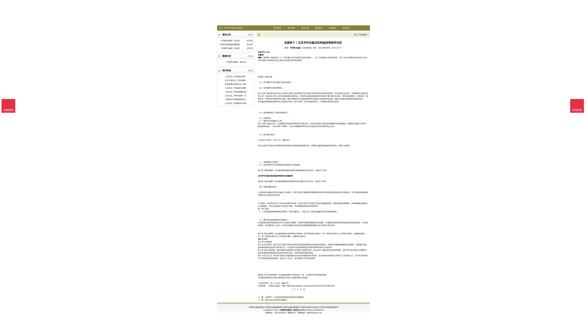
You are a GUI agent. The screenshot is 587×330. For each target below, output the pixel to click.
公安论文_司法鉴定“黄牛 (236, 76)
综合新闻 (363, 35)
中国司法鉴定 (295, 48)
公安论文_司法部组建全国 (235, 92)
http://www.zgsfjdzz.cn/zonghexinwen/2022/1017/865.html (311, 286)
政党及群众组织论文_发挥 (235, 84)
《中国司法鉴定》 (274, 286)
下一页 (302, 289)
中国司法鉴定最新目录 (329, 307)
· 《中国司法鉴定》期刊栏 (229, 41)
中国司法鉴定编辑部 (273, 307)
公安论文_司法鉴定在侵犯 (235, 88)
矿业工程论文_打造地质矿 (235, 80)
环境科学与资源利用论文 (236, 99)
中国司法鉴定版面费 (290, 307)
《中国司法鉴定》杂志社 (289, 310)
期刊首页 (277, 28)
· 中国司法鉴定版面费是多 (229, 44)
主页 (355, 35)
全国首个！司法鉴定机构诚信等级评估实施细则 (284, 297)
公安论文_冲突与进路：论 (235, 96)
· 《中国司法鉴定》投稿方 (229, 48)
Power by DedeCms (315, 310)
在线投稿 (332, 28)
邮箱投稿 (318, 28)
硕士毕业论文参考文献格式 (276, 300)
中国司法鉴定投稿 (256, 307)
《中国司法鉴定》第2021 (235, 62)
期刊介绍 (305, 28)
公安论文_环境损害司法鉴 (235, 103)
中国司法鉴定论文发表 (309, 307)
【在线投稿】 (306, 48)
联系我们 (346, 28)
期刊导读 (291, 28)
